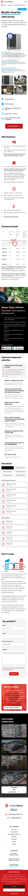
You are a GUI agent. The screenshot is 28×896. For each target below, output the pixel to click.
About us (14, 841)
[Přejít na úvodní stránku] (14, 805)
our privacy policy (8, 669)
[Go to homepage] (6, 2)
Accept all (14, 886)
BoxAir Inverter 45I (20, 475)
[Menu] (26, 2)
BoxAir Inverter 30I (20, 471)
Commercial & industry (14, 860)
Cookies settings (19, 878)
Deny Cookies (14, 890)
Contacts (14, 844)
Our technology (14, 831)
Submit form (14, 673)
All (3, 467)
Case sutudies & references (14, 834)
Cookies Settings (14, 893)
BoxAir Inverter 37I (7, 475)
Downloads (14, 839)
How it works (14, 829)
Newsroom (14, 836)
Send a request (13, 126)
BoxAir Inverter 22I (20, 467)
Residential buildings (14, 854)
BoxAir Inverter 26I (7, 471)
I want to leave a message (12, 707)
